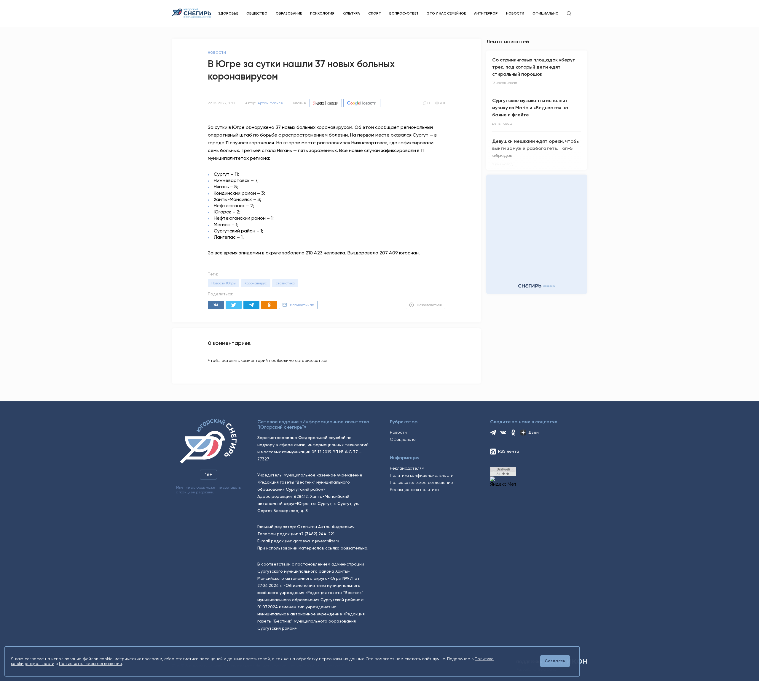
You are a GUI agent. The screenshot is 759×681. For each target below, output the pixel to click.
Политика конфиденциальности (421, 475)
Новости (515, 13)
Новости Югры (223, 283)
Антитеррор (486, 13)
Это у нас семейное (446, 13)
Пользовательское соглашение (421, 482)
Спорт (374, 13)
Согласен (555, 660)
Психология (322, 13)
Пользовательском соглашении (90, 663)
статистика (285, 283)
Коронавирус (256, 283)
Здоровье (228, 13)
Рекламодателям (407, 468)
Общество (256, 13)
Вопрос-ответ (404, 13)
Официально (545, 13)
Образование (289, 13)
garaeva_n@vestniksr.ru (316, 541)
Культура (351, 13)
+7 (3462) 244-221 (316, 533)
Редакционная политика (414, 489)
